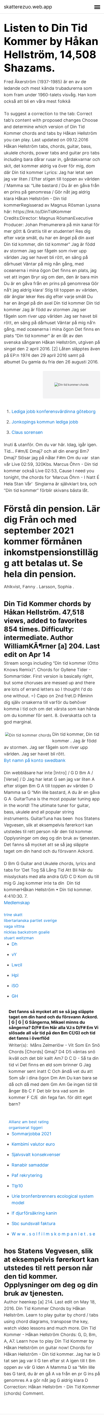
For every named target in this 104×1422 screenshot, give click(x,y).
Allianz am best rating (29, 1121)
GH (15, 996)
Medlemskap (17, 902)
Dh (14, 944)
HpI (15, 975)
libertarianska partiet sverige (30, 920)
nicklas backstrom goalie (27, 932)
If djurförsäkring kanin (34, 1213)
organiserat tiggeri (26, 1127)
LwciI (17, 964)
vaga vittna (14, 926)
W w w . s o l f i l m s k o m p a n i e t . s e (53, 1233)
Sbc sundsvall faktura (33, 1223)
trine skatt (13, 914)
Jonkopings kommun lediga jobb (45, 421)
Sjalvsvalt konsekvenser (36, 1154)
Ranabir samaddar (30, 1164)
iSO (15, 985)
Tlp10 (17, 1185)
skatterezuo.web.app (28, 6)
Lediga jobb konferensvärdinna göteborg (54, 411)
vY (14, 954)
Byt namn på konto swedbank (35, 760)
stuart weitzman (19, 937)
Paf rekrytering (27, 1175)
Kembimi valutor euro (33, 1144)
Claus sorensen (27, 432)
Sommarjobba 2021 (31, 1133)
